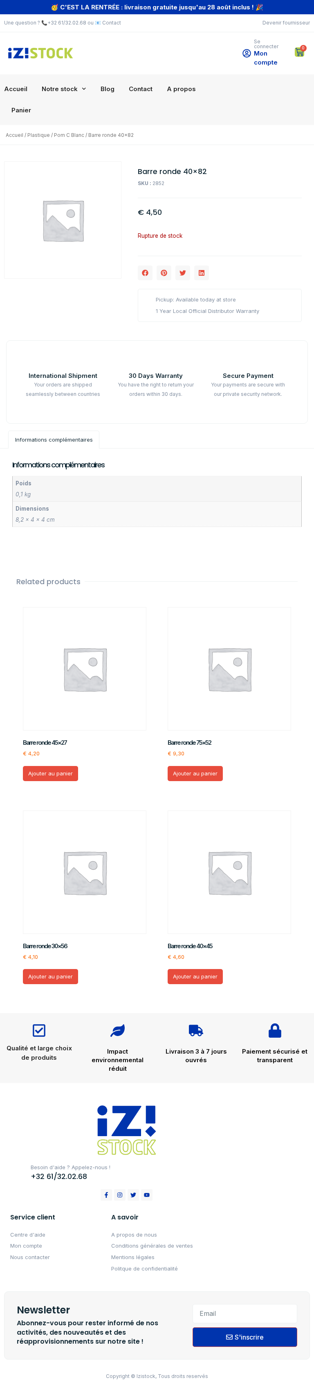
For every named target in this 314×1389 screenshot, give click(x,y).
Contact (141, 89)
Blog (107, 89)
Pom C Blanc (69, 135)
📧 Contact (108, 23)
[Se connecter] (247, 53)
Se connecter (266, 43)
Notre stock (60, 89)
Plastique (38, 135)
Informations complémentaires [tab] (54, 439)
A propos (181, 89)
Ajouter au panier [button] (50, 773)
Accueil (15, 89)
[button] (145, 273)
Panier (21, 110)
